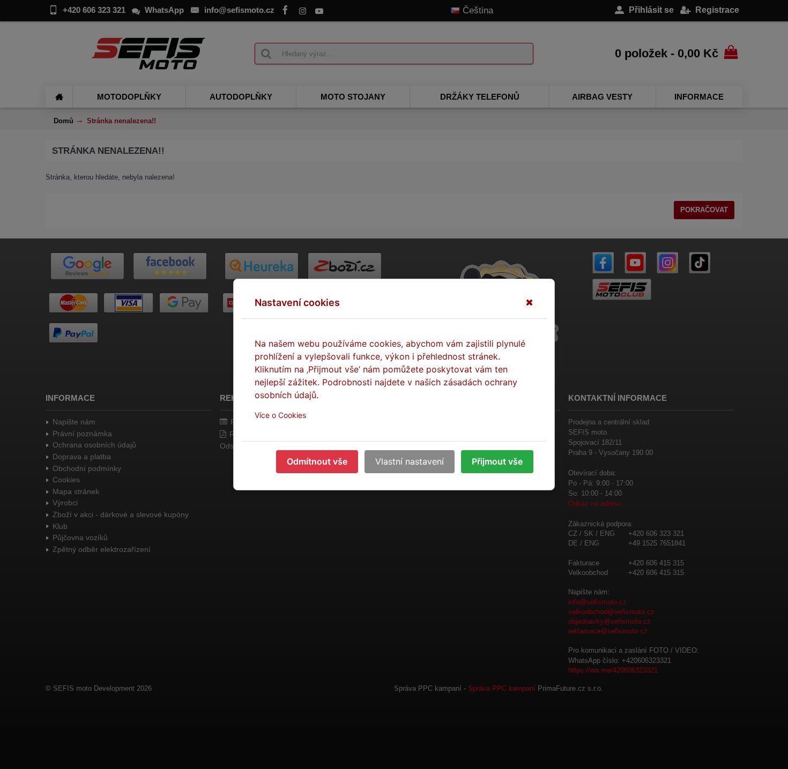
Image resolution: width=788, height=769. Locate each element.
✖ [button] (529, 302)
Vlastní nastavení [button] (409, 461)
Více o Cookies (280, 415)
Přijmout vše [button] (497, 461)
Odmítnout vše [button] (317, 461)
